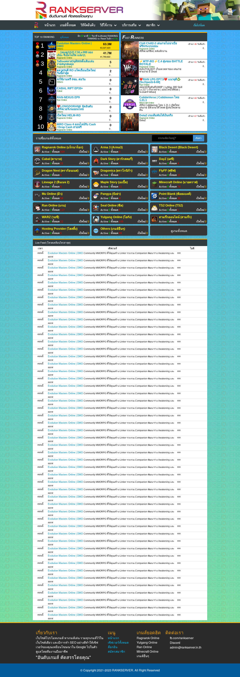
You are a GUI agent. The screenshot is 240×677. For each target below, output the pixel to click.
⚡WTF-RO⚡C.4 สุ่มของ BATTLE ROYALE (161, 63)
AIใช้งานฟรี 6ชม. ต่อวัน (71, 79)
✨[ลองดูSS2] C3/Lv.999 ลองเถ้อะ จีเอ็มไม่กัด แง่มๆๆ (75, 54)
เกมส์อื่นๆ (143, 656)
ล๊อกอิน (112, 647)
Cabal (59, 91)
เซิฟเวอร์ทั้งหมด (118, 642)
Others (60, 49)
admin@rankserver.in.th (185, 647)
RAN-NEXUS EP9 (68, 97)
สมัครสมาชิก (116, 651)
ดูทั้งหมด (64, 37)
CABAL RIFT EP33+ (70, 88)
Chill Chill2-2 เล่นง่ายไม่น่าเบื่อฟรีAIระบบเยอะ (158, 45)
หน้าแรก (49, 25)
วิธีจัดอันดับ (88, 25)
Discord (175, 642)
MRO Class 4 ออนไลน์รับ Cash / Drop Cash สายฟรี (76, 126)
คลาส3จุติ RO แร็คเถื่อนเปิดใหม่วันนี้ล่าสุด (76, 72)
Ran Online (62, 100)
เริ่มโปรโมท (199, 25)
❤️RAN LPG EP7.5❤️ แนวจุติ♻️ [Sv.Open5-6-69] (160, 81)
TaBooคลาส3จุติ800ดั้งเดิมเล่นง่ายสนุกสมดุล (75, 63)
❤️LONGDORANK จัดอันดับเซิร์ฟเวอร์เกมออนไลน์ (75, 108)
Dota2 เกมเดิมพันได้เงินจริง (156, 115)
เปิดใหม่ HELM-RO (69, 115)
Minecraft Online (146, 103)
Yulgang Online (147, 642)
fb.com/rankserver (182, 638)
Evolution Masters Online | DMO (74, 45)
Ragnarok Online (64, 58)
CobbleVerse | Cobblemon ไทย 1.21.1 (159, 99)
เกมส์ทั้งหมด (68, 25)
